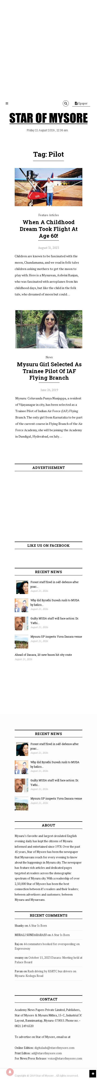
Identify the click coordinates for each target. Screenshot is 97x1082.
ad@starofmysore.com (46, 1053)
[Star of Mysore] (48, 119)
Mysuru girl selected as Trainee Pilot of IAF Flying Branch (49, 371)
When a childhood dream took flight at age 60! (49, 228)
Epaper (83, 103)
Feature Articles (48, 215)
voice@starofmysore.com (65, 1058)
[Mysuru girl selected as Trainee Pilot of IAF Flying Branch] (49, 347)
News (49, 357)
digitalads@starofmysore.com (54, 1048)
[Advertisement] (48, 49)
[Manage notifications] (10, 1072)
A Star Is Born (38, 926)
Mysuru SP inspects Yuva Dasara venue (56, 636)
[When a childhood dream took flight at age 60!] (48, 205)
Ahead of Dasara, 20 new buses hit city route (43, 654)
